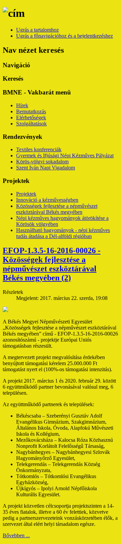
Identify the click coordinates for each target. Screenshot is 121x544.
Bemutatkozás (31, 111)
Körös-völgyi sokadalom (42, 161)
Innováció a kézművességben (47, 200)
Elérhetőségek (31, 117)
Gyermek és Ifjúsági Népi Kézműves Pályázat (65, 155)
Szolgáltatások (31, 123)
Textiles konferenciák (39, 149)
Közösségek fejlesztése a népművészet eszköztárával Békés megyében (56, 209)
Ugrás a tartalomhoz (37, 30)
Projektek (26, 194)
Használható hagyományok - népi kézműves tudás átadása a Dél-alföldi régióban (63, 233)
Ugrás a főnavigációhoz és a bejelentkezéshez (64, 36)
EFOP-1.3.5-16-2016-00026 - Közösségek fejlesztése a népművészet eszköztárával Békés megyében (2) (51, 264)
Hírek (22, 105)
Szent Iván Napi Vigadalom (45, 167)
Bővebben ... (16, 535)
